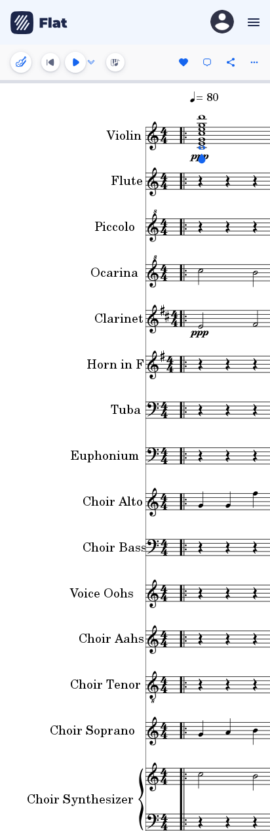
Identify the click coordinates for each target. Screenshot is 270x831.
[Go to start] (50, 62)
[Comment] (207, 62)
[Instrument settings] (20, 62)
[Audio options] (91, 62)
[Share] (230, 62)
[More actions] (254, 62)
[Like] (183, 62)
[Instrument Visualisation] (115, 62)
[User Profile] (222, 22)
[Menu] (252, 22)
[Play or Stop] (75, 62)
